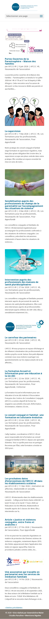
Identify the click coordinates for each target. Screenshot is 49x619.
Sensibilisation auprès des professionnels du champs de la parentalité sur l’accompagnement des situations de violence (24, 204)
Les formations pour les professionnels (24, 135)
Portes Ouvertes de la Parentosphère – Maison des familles (20, 61)
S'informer (21, 387)
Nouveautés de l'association (17, 69)
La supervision (13, 131)
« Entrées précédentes (13, 607)
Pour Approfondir (27, 530)
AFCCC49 (12, 66)
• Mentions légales (32, 615)
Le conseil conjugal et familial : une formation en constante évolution (24, 416)
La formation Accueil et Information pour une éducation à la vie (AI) (23, 373)
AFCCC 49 (34, 66)
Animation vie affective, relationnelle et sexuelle (24, 487)
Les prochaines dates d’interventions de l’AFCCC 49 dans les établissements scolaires (23, 481)
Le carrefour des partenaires (20, 337)
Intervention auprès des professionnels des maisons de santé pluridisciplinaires (21, 282)
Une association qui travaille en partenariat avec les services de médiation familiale (22, 574)
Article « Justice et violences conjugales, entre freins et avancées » (20, 522)
